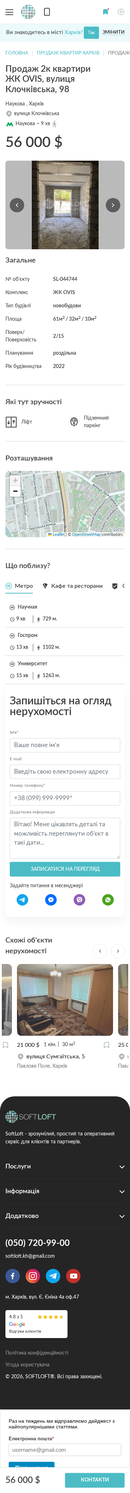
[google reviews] (36, 1324)
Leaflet (58, 535)
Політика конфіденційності (36, 1353)
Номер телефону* (27, 785)
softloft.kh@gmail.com (30, 1256)
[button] (105, 12)
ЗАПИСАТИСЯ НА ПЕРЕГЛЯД (65, 869)
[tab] (19, 586)
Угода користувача (27, 1364)
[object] (65, 1061)
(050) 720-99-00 (37, 1243)
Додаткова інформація (32, 812)
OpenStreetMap (86, 535)
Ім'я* (14, 732)
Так (91, 32)
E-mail (16, 759)
